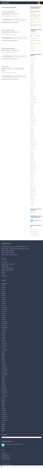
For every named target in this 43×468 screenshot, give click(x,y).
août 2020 (32, 66)
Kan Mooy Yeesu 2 (10, 32)
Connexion (32, 229)
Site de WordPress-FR (34, 235)
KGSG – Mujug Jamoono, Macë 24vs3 (8, 252)
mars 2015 (32, 183)
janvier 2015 (32, 187)
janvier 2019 (32, 94)
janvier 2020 (32, 80)
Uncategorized (32, 50)
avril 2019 (32, 88)
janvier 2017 (32, 140)
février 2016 (32, 160)
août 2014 (32, 197)
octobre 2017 (32, 122)
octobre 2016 (32, 146)
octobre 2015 (32, 168)
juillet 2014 (32, 199)
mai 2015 (3, 404)
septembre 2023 (33, 58)
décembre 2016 (33, 142)
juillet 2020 (32, 68)
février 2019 (32, 92)
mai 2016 (31, 156)
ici (18, 22)
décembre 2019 (33, 82)
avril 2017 (32, 134)
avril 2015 (32, 181)
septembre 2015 (33, 170)
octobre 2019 (32, 86)
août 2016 (32, 150)
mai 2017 (31, 132)
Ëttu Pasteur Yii (33, 33)
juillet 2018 (32, 106)
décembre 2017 (33, 118)
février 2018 (32, 116)
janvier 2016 (32, 162)
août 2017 (32, 126)
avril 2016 (32, 158)
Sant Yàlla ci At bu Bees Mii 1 (13, 69)
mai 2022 (31, 64)
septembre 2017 (33, 124)
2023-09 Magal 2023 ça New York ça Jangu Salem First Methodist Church (35, 11)
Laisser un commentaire (12, 34)
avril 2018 (32, 112)
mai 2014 (31, 203)
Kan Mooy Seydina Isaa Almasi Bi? (8, 30)
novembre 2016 (33, 144)
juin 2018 (32, 108)
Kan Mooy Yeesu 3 (10, 14)
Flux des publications (34, 231)
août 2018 (32, 104)
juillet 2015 (4, 400)
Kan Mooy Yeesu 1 (10, 50)
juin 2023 (32, 60)
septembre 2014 (33, 195)
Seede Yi (31, 48)
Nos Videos (32, 46)
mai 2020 (31, 72)
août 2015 (3, 398)
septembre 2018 (33, 102)
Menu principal (41, 2)
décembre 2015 (33, 164)
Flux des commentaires (34, 233)
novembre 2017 (33, 120)
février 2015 (32, 185)
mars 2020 (32, 76)
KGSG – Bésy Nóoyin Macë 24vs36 (8, 250)
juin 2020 (32, 70)
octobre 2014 (32, 193)
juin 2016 (32, 154)
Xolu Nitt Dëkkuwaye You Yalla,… (37, 221)
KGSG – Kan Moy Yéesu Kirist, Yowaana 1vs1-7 (35, 25)
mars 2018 (32, 114)
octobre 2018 (32, 100)
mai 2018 (31, 110)
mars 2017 (32, 136)
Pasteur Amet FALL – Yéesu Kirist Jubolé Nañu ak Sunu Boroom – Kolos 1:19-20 (35, 15)
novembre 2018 (33, 98)
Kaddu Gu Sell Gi (5, 2)
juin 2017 (32, 130)
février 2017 (32, 138)
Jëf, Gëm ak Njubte (5, 66)
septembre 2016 (33, 148)
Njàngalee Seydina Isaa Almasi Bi (7, 270)
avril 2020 (32, 74)
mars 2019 (32, 90)
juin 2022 (32, 62)
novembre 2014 (33, 191)
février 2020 (32, 78)
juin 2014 (32, 201)
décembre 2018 (33, 96)
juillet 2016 (32, 152)
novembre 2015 (33, 166)
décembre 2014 (33, 189)
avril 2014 (32, 205)
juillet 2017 (32, 128)
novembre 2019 (33, 84)
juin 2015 (3, 402)
